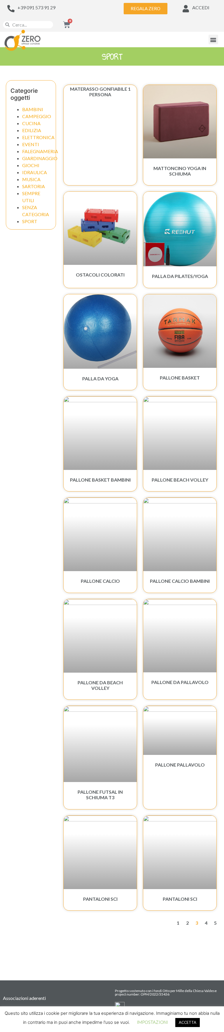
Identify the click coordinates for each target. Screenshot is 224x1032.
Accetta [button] (187, 1022)
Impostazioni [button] (152, 1022)
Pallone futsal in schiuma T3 (100, 794)
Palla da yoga (100, 378)
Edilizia (31, 130)
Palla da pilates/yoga (180, 276)
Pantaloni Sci (100, 899)
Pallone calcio (100, 581)
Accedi (200, 7)
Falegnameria (40, 151)
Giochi (30, 165)
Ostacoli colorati (100, 274)
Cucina (31, 123)
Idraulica (34, 172)
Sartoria (33, 186)
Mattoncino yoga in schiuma (179, 170)
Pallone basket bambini (100, 479)
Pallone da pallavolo (180, 682)
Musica (31, 179)
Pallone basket (180, 377)
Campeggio (36, 116)
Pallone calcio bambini (180, 581)
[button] (213, 39)
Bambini (32, 109)
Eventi (30, 144)
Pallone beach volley (180, 479)
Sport (29, 221)
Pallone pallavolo (180, 764)
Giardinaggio (39, 158)
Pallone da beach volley (100, 685)
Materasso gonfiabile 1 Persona (100, 91)
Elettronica (38, 137)
